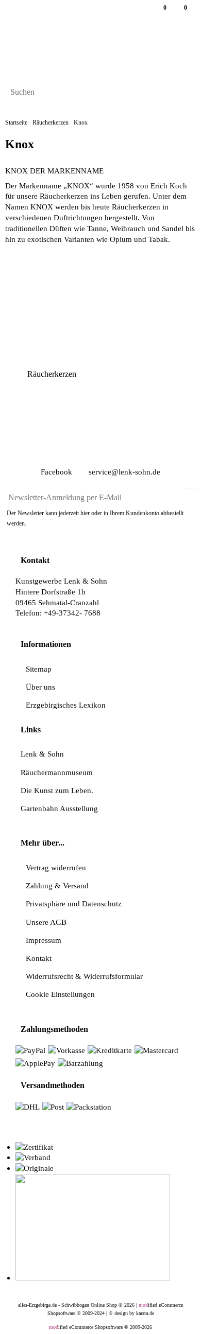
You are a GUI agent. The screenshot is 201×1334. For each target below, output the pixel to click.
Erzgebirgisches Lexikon (66, 704)
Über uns (40, 686)
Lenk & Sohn (42, 753)
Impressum (43, 940)
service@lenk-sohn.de (123, 472)
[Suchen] (184, 92)
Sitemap (39, 668)
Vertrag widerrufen (56, 867)
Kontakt (39, 958)
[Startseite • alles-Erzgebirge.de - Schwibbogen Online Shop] (95, 51)
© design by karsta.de (131, 1313)
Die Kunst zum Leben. (57, 790)
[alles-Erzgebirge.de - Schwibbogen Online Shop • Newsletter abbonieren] (191, 493)
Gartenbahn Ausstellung (59, 808)
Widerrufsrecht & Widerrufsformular (84, 976)
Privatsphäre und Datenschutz (74, 903)
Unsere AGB (46, 922)
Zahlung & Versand (57, 885)
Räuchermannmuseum (57, 772)
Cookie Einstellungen (60, 994)
